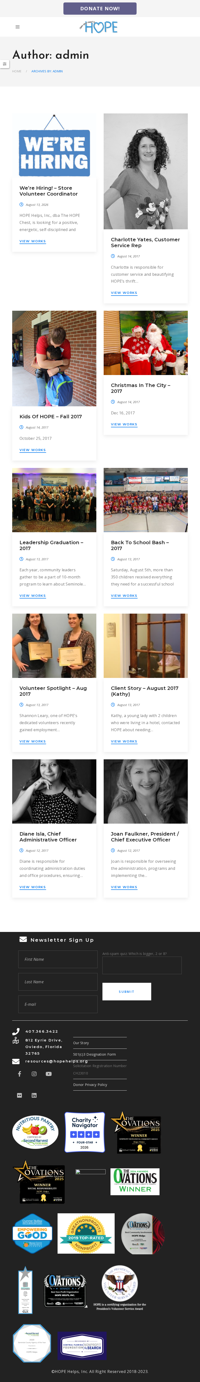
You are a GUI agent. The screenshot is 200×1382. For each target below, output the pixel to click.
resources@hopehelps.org (56, 1061)
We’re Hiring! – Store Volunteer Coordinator (49, 191)
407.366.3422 (41, 1031)
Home (16, 71)
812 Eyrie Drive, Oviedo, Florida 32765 (43, 1047)
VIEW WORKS (33, 241)
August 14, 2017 (128, 256)
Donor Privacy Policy (90, 1084)
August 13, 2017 (37, 559)
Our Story (81, 1042)
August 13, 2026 (37, 204)
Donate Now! (100, 8)
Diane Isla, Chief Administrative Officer (48, 837)
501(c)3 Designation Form (94, 1054)
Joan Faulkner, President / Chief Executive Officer (145, 837)
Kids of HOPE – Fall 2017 (51, 417)
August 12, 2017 (37, 850)
